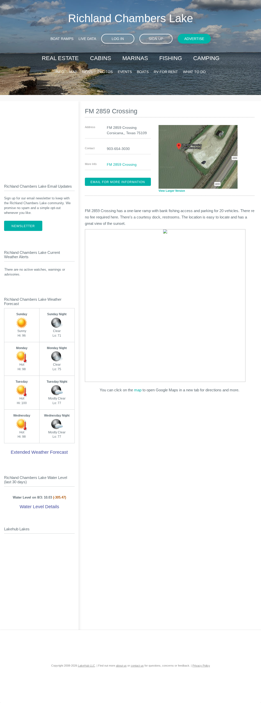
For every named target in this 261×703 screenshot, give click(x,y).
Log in (118, 39)
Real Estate (60, 58)
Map (73, 72)
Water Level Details (39, 506)
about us (121, 665)
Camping (206, 58)
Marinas (135, 58)
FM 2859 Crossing (122, 164)
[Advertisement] (39, 138)
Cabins (100, 58)
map (137, 390)
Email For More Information (117, 182)
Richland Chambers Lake (130, 18)
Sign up (156, 39)
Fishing (170, 58)
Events (125, 72)
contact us (137, 665)
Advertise (194, 39)
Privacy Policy (201, 665)
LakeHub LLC (86, 665)
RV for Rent (166, 72)
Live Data (87, 39)
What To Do (194, 72)
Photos (105, 72)
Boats (143, 72)
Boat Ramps (61, 39)
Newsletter (23, 226)
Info (60, 72)
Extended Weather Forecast (39, 452)
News (87, 72)
